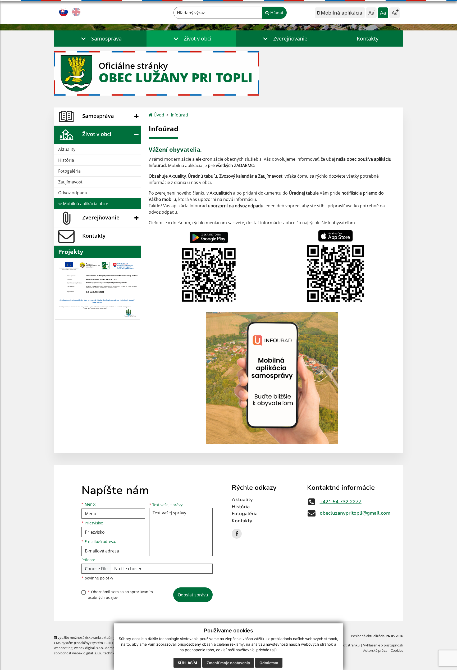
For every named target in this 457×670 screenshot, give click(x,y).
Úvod (158, 115)
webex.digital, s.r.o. (89, 647)
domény (111, 647)
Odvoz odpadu (72, 193)
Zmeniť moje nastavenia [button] (228, 662)
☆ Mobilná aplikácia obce (83, 203)
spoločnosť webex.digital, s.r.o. (78, 653)
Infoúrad (179, 115)
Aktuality (66, 149)
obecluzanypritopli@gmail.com (355, 513)
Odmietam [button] (268, 662)
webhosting (63, 647)
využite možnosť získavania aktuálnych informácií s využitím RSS (108, 637)
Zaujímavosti (71, 182)
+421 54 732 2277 (341, 501)
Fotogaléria (69, 171)
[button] (100, 38)
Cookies (397, 650)
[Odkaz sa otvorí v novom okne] (237, 534)
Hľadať (276, 13)
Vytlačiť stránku (347, 645)
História (66, 160)
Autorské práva (375, 650)
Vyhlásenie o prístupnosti (383, 645)
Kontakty (367, 38)
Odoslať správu (193, 595)
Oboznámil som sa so (120, 594)
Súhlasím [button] (187, 662)
